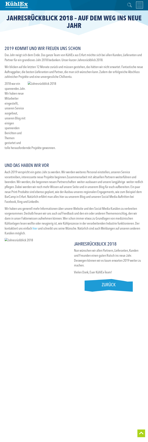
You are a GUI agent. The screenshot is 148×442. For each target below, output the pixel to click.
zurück (109, 285)
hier (35, 228)
